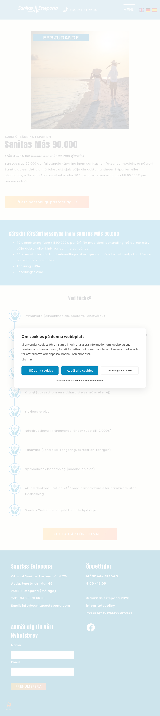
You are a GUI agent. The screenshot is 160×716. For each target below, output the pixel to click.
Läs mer (26, 359)
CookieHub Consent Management (86, 380)
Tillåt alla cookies (40, 370)
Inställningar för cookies (120, 370)
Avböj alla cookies (80, 370)
